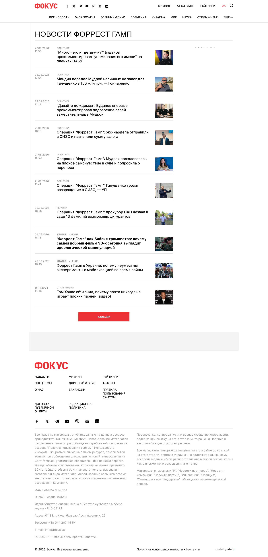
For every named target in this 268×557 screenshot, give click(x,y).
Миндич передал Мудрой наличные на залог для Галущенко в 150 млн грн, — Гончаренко (100, 81)
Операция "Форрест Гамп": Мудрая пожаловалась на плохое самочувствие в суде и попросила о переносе (102, 163)
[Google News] (100, 6)
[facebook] (37, 421)
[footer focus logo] (51, 365)
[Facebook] (67, 6)
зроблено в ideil (224, 549)
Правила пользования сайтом (114, 393)
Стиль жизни (207, 17)
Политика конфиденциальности (160, 549)
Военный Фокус (112, 17)
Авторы (109, 383)
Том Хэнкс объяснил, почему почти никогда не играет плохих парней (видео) (99, 294)
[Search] (231, 5)
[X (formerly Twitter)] (74, 6)
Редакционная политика (81, 405)
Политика (138, 17)
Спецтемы (185, 5)
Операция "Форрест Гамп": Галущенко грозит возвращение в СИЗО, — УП (98, 187)
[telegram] (57, 421)
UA (224, 5)
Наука (187, 17)
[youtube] (67, 421)
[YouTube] (87, 6)
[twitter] (47, 421)
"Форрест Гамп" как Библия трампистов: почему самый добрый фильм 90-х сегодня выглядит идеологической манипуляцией (102, 243)
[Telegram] (80, 6)
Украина (158, 17)
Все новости (59, 17)
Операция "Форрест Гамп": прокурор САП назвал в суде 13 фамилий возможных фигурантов (102, 214)
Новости (42, 377)
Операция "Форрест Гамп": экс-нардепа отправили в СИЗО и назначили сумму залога (103, 134)
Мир (174, 17)
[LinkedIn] (106, 6)
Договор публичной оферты (44, 407)
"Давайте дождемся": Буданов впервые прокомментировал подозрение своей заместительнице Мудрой (92, 110)
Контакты (193, 549)
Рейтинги (207, 5)
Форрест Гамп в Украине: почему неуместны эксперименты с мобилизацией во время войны (100, 267)
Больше (104, 317)
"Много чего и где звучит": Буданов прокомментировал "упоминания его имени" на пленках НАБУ (99, 56)
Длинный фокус (82, 383)
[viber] (77, 421)
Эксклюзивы (85, 17)
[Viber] (93, 6)
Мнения (164, 5)
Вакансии (77, 389)
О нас (39, 389)
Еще (227, 17)
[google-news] (87, 421)
